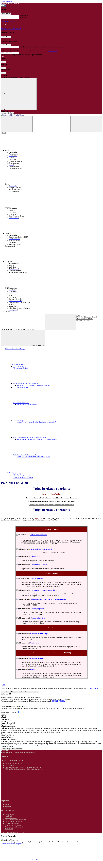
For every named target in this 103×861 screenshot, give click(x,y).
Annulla (4, 113)
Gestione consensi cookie (13, 825)
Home (78, 315)
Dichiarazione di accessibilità (14, 821)
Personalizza (5, 692)
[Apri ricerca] (86, 124)
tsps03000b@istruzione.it (25, 767)
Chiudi (3, 62)
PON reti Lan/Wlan (19, 366)
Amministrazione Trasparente (14, 827)
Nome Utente (24, 15)
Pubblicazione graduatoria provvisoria (44, 590)
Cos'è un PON (17, 474)
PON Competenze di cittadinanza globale (26, 455)
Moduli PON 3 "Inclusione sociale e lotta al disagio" (33, 385)
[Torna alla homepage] (51, 115)
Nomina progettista (37, 609)
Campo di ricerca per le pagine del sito (13, 329)
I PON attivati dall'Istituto (84, 319)
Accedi (4, 5)
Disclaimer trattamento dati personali (12, 844)
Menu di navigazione (38, 345)
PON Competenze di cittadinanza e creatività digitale (30, 437)
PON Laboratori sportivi (20, 387)
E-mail (22, 47)
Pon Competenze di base (21, 403)
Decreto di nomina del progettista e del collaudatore (48, 599)
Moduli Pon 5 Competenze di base (28, 404)
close (3, 133)
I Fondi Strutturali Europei (21, 476)
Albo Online (9, 829)
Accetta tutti (31, 692)
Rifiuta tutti (17, 692)
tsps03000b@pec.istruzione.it (26, 769)
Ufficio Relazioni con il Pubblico (15, 820)
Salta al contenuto (6, 2)
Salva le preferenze (16, 748)
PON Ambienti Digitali (20, 368)
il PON (11, 472)
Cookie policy (9, 814)
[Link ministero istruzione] (10, 3)
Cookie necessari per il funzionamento (13, 706)
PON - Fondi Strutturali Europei (86, 317)
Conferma (11, 113)
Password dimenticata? (8, 21)
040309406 (11, 765)
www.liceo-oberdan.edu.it (9, 712)
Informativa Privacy (11, 818)
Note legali (8, 816)
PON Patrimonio (18, 420)
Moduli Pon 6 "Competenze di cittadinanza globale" (33, 457)
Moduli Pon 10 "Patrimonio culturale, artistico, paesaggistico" (36, 422)
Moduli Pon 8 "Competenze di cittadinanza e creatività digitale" (37, 439)
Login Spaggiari (52, 51)
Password (23, 18)
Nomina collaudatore (38, 618)
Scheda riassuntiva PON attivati (23, 478)
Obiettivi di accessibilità (12, 823)
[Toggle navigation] (17, 124)
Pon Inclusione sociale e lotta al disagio (25, 383)
